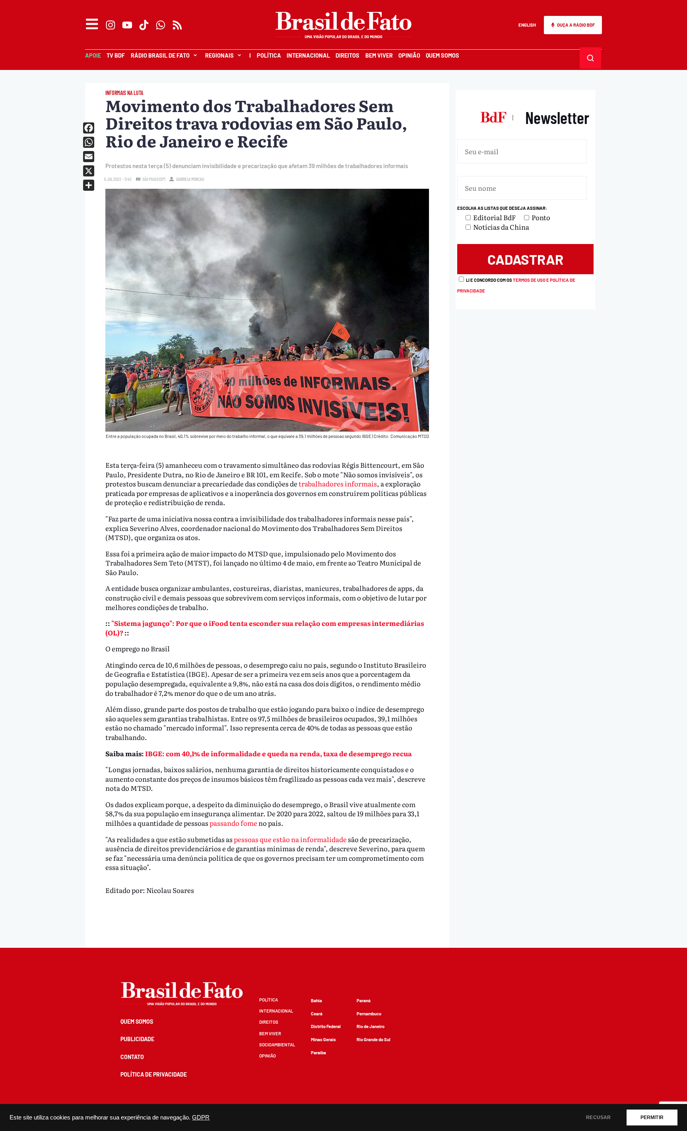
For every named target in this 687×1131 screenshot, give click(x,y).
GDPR (201, 1117)
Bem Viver (379, 55)
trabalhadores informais (338, 483)
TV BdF (116, 55)
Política (269, 55)
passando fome (233, 823)
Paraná (364, 1000)
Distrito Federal (326, 1026)
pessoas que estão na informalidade (290, 839)
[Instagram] (110, 25)
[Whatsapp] (160, 25)
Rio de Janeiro (370, 1026)
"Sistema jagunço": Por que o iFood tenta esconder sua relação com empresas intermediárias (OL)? (264, 627)
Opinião (409, 55)
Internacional (308, 55)
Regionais (219, 55)
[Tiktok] (144, 25)
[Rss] (177, 25)
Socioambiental (277, 1044)
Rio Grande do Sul (373, 1039)
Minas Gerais (323, 1039)
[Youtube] (127, 25)
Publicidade (137, 1039)
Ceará (316, 1013)
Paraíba (318, 1052)
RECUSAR (598, 1117)
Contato (132, 1057)
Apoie (93, 55)
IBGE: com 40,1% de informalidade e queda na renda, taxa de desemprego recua (278, 753)
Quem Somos (442, 55)
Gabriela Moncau (190, 179)
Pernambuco (369, 1013)
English (527, 24)
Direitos (347, 55)
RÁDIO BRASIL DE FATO (160, 55)
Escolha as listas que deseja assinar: (502, 208)
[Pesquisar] (590, 58)
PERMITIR (652, 1117)
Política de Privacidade (153, 1074)
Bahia (316, 1000)
